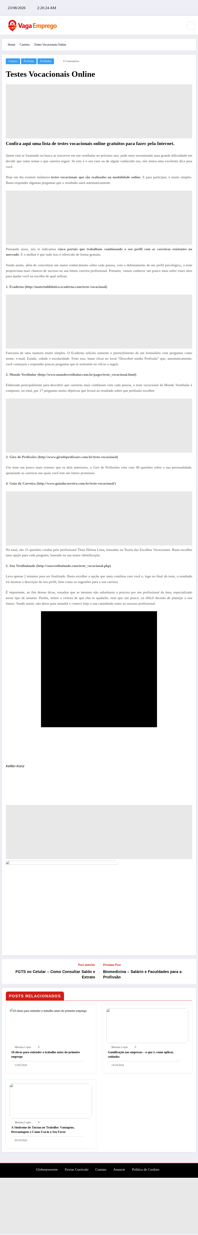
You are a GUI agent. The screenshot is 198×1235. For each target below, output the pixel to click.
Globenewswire (47, 1169)
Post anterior (86, 964)
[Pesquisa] (191, 26)
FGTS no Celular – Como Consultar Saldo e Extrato (55, 974)
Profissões (45, 61)
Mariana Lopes (23, 1047)
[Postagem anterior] (7, 971)
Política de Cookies (145, 1169)
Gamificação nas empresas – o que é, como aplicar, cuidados (141, 1054)
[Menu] (179, 25)
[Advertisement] (99, 111)
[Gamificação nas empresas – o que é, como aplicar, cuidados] (147, 1025)
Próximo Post (112, 964)
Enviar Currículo (76, 1169)
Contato (100, 1169)
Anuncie (119, 1169)
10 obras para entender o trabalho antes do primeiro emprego (45, 1054)
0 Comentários (71, 61)
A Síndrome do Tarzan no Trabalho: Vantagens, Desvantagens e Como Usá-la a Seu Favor (42, 1129)
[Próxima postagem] (190, 971)
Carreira (13, 61)
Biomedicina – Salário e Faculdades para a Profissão (142, 974)
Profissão (29, 61)
